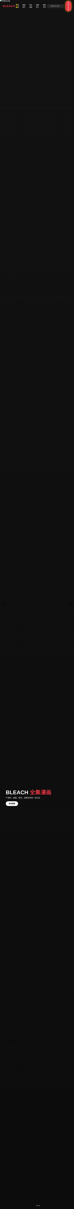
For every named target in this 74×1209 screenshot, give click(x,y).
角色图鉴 (30, 6)
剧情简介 (37, 6)
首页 (18, 6)
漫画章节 (23, 6)
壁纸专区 (44, 6)
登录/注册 (68, 6)
